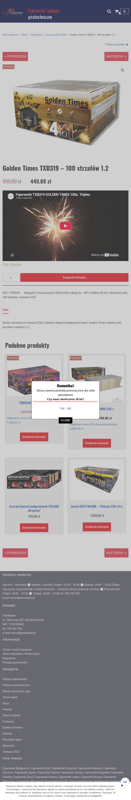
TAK (62, 408)
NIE (69, 408)
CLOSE (65, 420)
